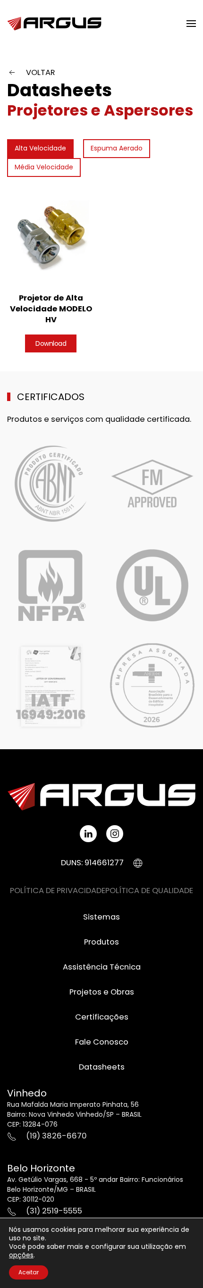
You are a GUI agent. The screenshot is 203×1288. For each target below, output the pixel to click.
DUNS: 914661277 (92, 862)
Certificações (101, 1017)
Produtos (101, 942)
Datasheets (59, 90)
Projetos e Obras (101, 992)
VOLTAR (40, 72)
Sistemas (101, 917)
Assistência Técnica (102, 967)
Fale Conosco (101, 1042)
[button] (191, 23)
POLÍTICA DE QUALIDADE (149, 890)
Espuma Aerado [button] (117, 148)
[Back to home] (54, 23)
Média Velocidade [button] (44, 167)
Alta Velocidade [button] (40, 148)
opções (21, 1255)
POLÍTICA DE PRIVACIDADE (57, 890)
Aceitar (28, 1272)
